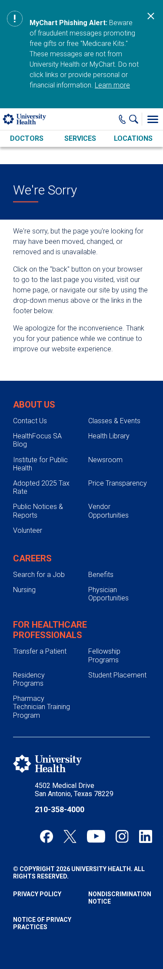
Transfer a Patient (40, 651)
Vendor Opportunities (108, 510)
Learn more (112, 85)
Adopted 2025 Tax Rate (41, 487)
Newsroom (105, 460)
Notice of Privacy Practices (42, 923)
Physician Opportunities (108, 594)
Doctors (26, 138)
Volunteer (27, 530)
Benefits (100, 574)
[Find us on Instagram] (122, 836)
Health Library (109, 436)
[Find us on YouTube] (96, 836)
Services (80, 138)
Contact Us (30, 421)
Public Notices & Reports (38, 510)
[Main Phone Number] (122, 119)
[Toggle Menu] (152, 119)
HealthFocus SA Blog (37, 440)
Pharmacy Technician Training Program (41, 706)
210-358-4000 (59, 809)
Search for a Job (39, 574)
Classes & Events (114, 421)
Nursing (24, 590)
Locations (133, 138)
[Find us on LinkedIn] (145, 836)
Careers (32, 558)
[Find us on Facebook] (46, 836)
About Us (34, 404)
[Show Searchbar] (135, 119)
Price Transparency (117, 483)
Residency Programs (29, 679)
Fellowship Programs (104, 655)
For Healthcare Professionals (50, 629)
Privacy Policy (37, 894)
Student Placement (117, 675)
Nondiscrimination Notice (119, 898)
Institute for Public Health (40, 464)
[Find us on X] (70, 836)
